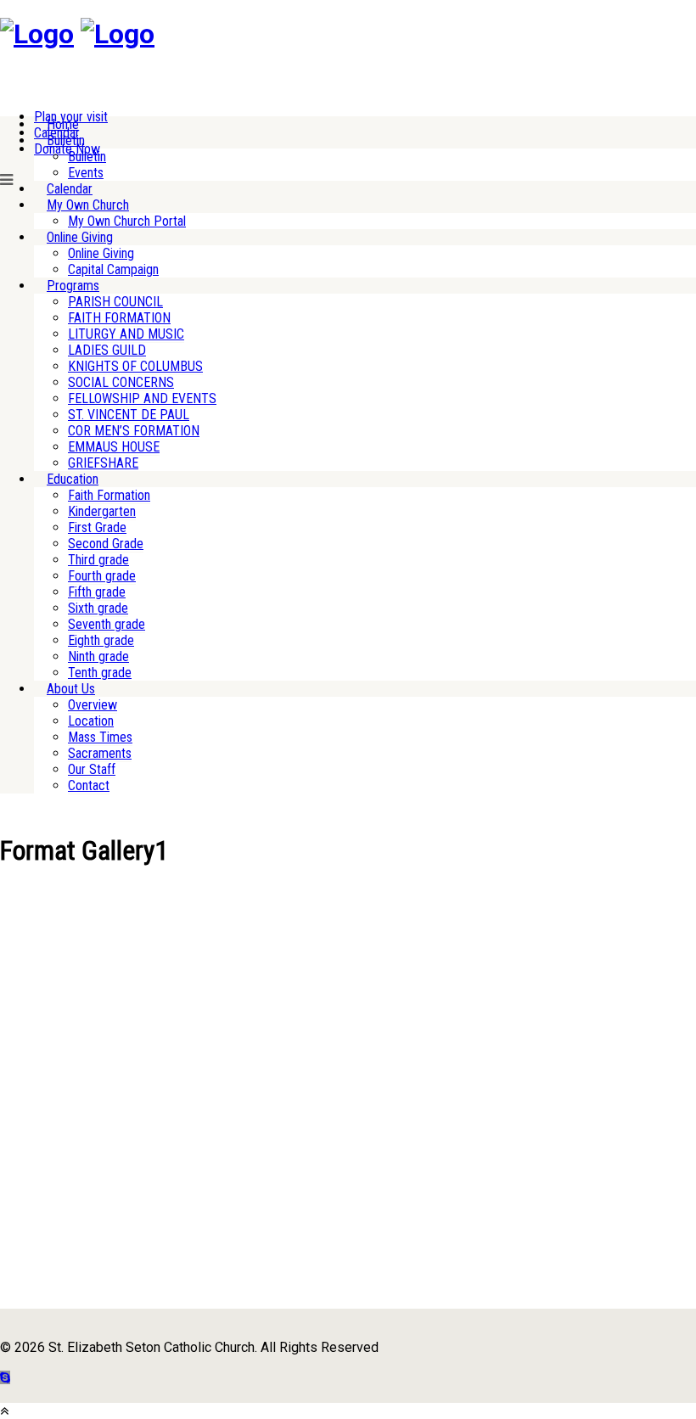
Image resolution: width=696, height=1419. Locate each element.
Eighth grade (101, 640)
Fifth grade (97, 592)
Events (86, 173)
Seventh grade (106, 624)
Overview (92, 705)
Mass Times (100, 737)
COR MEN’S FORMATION (133, 431)
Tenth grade (100, 673)
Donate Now (67, 149)
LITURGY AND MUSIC (126, 334)
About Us (71, 689)
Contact (88, 785)
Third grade (98, 560)
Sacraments (100, 753)
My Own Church (88, 205)
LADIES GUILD (107, 350)
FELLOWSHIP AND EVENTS (142, 398)
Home (63, 124)
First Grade (97, 527)
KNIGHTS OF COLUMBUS (135, 366)
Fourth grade (102, 576)
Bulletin (66, 140)
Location (91, 721)
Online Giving (80, 237)
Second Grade (105, 544)
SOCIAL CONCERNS (121, 382)
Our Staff (91, 769)
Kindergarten (102, 511)
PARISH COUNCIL (115, 302)
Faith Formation (109, 495)
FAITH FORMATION (119, 318)
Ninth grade (98, 656)
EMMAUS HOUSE (114, 447)
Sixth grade (98, 608)
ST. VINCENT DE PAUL (128, 415)
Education (72, 479)
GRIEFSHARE (103, 463)
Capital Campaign (113, 269)
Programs (73, 286)
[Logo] (37, 34)
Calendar (70, 189)
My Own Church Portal (127, 221)
